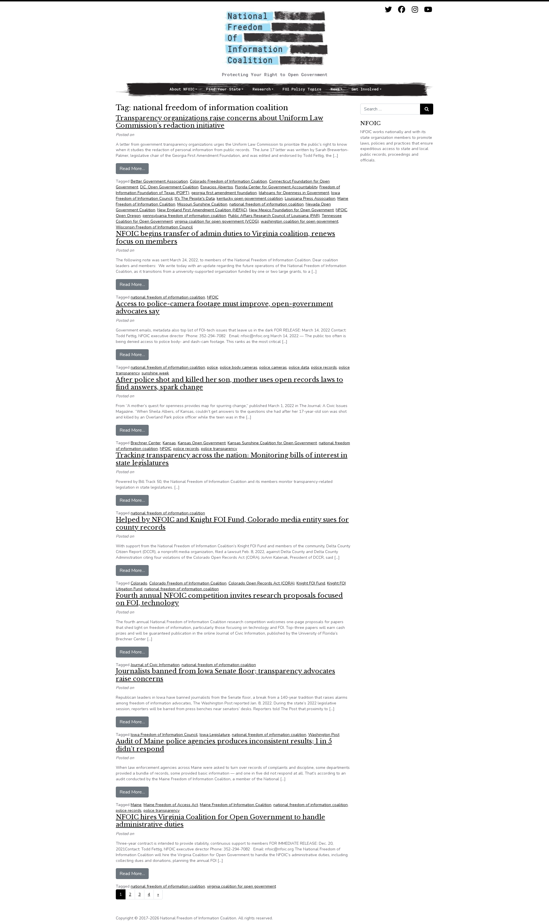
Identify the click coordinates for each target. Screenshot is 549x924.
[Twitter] (388, 9)
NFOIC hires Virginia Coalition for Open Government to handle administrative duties (220, 820)
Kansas (169, 443)
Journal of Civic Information (155, 665)
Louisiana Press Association (310, 198)
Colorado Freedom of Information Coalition (228, 181)
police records (324, 367)
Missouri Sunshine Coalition (202, 204)
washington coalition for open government (299, 221)
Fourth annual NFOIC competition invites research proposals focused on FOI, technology (229, 599)
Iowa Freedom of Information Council (164, 734)
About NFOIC (182, 89)
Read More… (134, 168)
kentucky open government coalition (250, 198)
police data (299, 367)
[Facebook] (401, 9)
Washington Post (323, 734)
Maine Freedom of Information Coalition (235, 804)
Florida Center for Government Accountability (276, 187)
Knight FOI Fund (311, 583)
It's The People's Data (195, 198)
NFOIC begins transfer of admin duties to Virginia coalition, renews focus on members (225, 237)
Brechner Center (146, 443)
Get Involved (365, 89)
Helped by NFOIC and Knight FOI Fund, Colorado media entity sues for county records (232, 523)
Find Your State (223, 89)
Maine (136, 804)
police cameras (273, 367)
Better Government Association (159, 181)
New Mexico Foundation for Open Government (291, 210)
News (335, 89)
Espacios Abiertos (216, 187)
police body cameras (238, 367)
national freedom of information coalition (266, 204)
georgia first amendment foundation (224, 193)
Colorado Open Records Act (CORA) (261, 583)
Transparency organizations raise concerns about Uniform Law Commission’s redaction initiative (219, 121)
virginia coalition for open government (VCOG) (217, 221)
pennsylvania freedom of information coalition (184, 215)
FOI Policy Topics (302, 89)
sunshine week (155, 373)
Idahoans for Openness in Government (294, 193)
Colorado (139, 583)
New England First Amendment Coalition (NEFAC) (202, 210)
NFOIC (341, 210)
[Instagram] (414, 9)
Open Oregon (128, 215)
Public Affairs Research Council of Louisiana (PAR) (274, 215)
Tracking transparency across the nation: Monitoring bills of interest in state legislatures (231, 459)
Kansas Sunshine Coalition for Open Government (272, 443)
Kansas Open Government (202, 443)
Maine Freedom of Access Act (171, 804)
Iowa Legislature (215, 734)
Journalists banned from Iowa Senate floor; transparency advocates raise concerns (225, 674)
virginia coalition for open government (241, 886)
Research (261, 89)
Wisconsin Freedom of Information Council (154, 227)
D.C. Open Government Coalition (169, 187)
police (212, 367)
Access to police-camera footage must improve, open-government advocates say (224, 307)
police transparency (219, 448)
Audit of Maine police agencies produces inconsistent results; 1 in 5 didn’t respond (224, 745)
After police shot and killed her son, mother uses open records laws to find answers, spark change (229, 383)
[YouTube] (428, 9)
